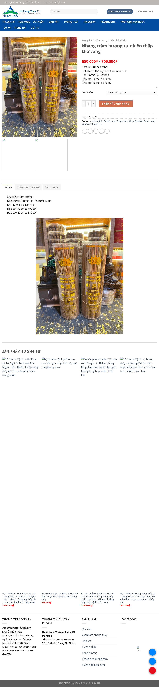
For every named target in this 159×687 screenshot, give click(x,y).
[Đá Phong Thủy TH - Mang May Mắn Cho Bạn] (23, 12)
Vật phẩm (38, 21)
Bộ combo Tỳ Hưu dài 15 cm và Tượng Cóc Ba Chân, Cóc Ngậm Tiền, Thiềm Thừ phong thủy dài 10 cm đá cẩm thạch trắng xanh (19, 598)
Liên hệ (35, 27)
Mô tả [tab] (8, 187)
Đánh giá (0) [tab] (51, 187)
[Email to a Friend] (95, 131)
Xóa (155, 87)
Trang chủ (8, 21)
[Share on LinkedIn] (107, 131)
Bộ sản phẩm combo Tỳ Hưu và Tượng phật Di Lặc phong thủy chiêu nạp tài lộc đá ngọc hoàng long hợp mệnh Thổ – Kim (97, 598)
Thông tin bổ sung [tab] (28, 187)
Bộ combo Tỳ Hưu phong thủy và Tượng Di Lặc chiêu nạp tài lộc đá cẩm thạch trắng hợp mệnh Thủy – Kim (138, 598)
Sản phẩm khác (118, 40)
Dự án (7, 27)
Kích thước (87, 92)
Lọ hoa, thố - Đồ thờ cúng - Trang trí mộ (110, 121)
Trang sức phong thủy (95, 659)
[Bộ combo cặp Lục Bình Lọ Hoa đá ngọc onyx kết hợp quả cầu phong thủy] (60, 473)
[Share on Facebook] (84, 131)
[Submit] (94, 11)
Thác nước (23, 21)
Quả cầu (86, 629)
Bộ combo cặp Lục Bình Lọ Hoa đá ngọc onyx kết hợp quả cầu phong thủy (60, 596)
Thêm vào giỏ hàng (115, 103)
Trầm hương (108, 21)
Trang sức (89, 21)
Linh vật (54, 21)
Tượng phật (71, 21)
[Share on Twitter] (90, 131)
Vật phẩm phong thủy (92, 124)
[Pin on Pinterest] (101, 131)
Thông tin (19, 27)
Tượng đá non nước (132, 21)
